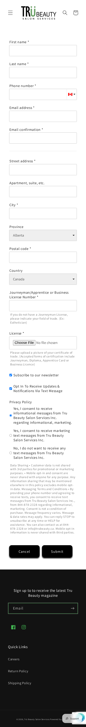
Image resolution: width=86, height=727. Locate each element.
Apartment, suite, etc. (27, 183)
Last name (17, 64)
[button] (10, 13)
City (12, 205)
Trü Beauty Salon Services (36, 719)
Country (16, 270)
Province (16, 226)
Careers (14, 659)
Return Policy (18, 671)
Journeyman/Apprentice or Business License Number (39, 294)
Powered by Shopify (60, 719)
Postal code (19, 248)
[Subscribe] (72, 608)
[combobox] (43, 169)
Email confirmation (25, 129)
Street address (21, 161)
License (15, 333)
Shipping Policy (19, 683)
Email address (20, 107)
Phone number (21, 85)
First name (18, 42)
